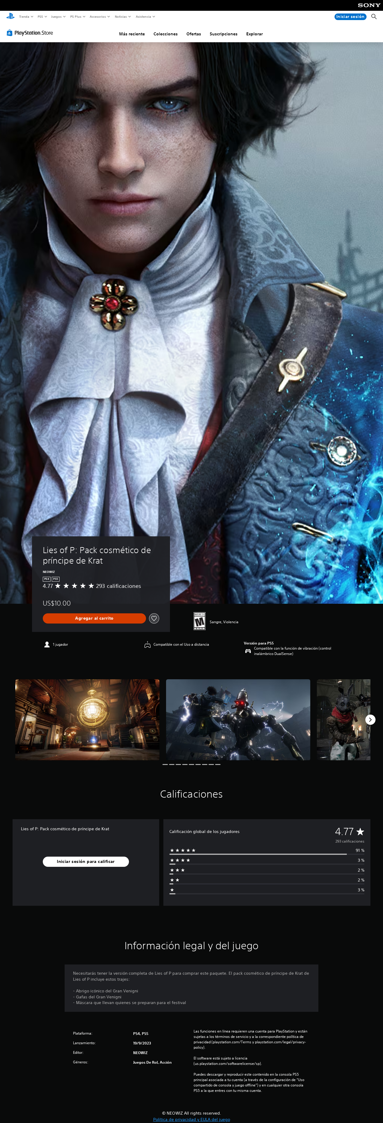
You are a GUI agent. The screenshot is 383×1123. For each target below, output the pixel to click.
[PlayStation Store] (31, 32)
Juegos (56, 16)
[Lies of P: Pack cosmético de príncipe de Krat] (87, 719)
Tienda (24, 16)
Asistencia (143, 16)
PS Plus (75, 16)
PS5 (40, 16)
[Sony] (369, 9)
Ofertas (193, 34)
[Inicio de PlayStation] (10, 17)
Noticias (121, 16)
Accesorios (98, 16)
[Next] (370, 720)
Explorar (254, 34)
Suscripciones (224, 34)
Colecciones (165, 34)
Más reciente (132, 34)
